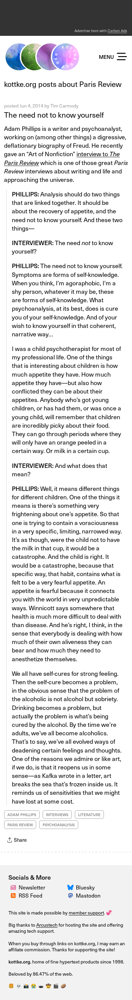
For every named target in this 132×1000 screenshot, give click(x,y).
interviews (57, 814)
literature (89, 814)
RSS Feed (30, 895)
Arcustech (47, 925)
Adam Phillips (21, 814)
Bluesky (85, 887)
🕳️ (41, 986)
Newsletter (32, 887)
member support (86, 912)
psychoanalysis (59, 824)
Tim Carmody (64, 105)
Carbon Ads (117, 30)
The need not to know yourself (54, 115)
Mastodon (88, 895)
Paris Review (20, 824)
